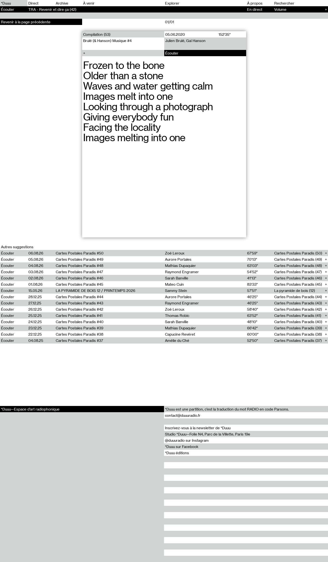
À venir (89, 3)
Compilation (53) (96, 34)
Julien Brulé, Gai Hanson (185, 40)
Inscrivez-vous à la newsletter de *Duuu (198, 428)
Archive (62, 3)
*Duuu (6, 3)
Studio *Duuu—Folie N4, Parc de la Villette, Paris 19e (207, 434)
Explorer (172, 3)
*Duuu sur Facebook (181, 446)
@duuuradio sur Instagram (187, 440)
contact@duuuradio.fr (182, 415)
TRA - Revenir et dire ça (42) (52, 9)
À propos (254, 3)
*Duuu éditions (177, 453)
